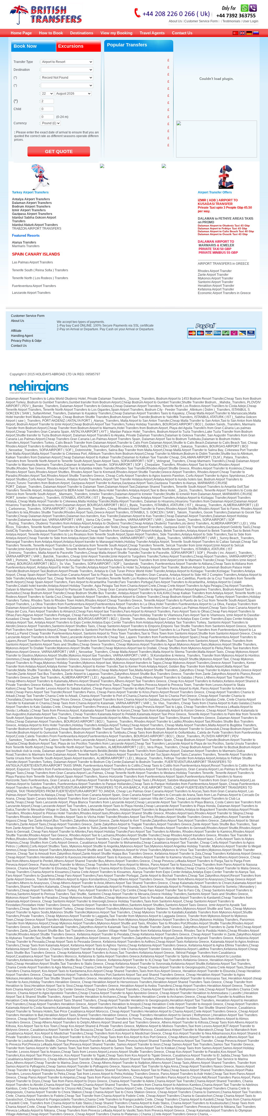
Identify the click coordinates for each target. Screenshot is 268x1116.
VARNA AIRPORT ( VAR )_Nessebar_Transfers (74, 652)
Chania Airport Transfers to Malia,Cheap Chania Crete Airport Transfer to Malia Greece (198, 868)
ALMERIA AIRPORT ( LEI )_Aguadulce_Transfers (96, 677)
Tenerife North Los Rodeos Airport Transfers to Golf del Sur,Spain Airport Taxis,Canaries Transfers (147, 754)
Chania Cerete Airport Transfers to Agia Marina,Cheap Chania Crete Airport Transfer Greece (71, 967)
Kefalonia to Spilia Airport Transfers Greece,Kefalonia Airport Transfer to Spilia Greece (139, 956)
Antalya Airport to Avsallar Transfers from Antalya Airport (83, 560)
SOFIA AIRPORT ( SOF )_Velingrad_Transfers (153, 461)
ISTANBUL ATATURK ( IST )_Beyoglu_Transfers (95, 498)
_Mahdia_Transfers (231, 402)
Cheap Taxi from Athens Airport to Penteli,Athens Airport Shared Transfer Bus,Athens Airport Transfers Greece (133, 859)
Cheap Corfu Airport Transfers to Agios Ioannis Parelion (145, 476)
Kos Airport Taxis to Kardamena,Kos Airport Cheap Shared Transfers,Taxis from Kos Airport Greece (111, 971)
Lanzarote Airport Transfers (31, 293)
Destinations (81, 33)
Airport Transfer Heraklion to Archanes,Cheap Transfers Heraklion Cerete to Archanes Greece (128, 997)
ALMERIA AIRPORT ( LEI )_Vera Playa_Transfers (143, 747)
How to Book (51, 33)
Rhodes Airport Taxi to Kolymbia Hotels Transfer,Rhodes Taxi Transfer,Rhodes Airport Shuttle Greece (118, 468)
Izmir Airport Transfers (29, 210)
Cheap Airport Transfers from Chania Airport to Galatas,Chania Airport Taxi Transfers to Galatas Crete (153, 699)
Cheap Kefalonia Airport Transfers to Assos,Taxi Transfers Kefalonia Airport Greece (115, 953)
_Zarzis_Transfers (190, 490)
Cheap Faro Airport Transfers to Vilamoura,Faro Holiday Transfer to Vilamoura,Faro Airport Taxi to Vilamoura (148, 615)
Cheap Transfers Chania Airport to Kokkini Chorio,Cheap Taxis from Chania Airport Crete (99, 1107)
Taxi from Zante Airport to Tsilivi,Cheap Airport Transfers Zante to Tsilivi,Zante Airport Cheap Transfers (131, 826)
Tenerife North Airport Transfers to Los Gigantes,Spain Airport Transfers (93, 409)
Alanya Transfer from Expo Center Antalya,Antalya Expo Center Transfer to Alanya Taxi (193, 872)
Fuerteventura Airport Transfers (34, 286)
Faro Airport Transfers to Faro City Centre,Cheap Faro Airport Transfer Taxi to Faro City (139, 890)
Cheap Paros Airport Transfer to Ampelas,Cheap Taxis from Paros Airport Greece (75, 1077)
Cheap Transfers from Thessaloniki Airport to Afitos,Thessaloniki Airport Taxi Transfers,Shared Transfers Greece (136, 718)
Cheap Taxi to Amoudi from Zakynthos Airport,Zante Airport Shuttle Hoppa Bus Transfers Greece (85, 853)
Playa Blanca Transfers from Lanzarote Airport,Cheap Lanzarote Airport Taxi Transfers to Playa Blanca (141, 802)
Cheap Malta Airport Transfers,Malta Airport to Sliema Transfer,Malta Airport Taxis (166, 652)
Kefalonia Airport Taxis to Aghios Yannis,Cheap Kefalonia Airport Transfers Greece (129, 945)
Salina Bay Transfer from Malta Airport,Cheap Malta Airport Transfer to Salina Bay (165, 450)
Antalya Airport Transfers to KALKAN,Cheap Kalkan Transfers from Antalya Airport (175, 593)
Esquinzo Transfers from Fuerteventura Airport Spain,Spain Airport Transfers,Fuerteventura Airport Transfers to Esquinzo (102, 769)
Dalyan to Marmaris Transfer (26, 589)
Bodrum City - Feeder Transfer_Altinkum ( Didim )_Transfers (187, 409)
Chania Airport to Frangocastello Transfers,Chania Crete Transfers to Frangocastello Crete (89, 1099)
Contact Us (182, 33)
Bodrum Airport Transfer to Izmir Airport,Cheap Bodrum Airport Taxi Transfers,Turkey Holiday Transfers (89, 424)
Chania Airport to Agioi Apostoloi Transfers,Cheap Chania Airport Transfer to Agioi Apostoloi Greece (88, 993)
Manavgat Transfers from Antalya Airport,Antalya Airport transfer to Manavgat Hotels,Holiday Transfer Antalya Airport (87, 542)
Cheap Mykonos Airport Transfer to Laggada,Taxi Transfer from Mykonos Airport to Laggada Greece (116, 916)
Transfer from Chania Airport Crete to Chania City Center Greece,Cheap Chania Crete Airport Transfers (131, 987)
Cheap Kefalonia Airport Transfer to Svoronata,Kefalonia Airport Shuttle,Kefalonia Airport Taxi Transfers (177, 964)
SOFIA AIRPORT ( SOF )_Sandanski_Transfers (120, 564)
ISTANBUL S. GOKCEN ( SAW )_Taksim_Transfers (166, 512)
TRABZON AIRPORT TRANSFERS (36, 228)
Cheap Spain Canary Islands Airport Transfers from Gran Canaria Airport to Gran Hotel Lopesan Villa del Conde (95, 798)
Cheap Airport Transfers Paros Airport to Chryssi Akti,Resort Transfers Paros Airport (191, 1077)
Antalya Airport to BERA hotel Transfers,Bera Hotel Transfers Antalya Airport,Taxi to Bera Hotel (109, 490)
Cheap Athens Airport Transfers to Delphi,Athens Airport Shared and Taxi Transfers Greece (96, 1022)
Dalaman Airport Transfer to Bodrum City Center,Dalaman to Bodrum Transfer (108, 762)
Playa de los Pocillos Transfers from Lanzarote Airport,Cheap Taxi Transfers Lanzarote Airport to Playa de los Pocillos (141, 743)
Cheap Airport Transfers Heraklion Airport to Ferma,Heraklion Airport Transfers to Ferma (80, 1019)
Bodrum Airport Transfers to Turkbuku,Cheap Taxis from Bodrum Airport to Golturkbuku (135, 732)
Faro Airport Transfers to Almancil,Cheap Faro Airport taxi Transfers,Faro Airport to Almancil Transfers (100, 611)
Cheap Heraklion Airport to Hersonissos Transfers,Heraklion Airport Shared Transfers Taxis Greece (152, 982)
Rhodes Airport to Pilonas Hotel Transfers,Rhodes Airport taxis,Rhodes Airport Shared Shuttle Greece (92, 813)
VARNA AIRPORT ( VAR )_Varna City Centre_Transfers (87, 520)
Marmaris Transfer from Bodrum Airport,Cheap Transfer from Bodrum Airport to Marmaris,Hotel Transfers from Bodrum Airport (130, 426)
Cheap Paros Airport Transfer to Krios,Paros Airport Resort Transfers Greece (150, 692)
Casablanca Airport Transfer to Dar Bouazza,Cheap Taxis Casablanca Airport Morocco (91, 1030)
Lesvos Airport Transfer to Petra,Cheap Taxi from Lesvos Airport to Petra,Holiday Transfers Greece (90, 1074)
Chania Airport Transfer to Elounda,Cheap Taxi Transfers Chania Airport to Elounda (77, 868)
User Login (250, 21)
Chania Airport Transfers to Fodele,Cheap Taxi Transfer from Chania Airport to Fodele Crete (79, 1096)
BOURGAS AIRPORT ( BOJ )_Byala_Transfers (120, 505)
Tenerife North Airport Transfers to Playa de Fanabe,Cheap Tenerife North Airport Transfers (130, 549)
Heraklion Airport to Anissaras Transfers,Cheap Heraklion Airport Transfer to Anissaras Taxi (162, 978)
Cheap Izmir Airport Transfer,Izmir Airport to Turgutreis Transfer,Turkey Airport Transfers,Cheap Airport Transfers (148, 556)
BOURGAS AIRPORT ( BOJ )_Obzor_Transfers (167, 736)
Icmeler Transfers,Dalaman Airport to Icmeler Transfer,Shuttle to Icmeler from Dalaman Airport (155, 494)
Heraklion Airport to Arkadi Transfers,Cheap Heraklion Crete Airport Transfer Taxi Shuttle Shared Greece (163, 1008)
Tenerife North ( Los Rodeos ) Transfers (40, 278)
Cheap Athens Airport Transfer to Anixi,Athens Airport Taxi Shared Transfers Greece (109, 883)
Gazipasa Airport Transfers (32, 214)
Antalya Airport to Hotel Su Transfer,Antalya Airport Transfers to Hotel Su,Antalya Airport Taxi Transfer (108, 567)
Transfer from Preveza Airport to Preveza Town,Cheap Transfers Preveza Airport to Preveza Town (122, 685)
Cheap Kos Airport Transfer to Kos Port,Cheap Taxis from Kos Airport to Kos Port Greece (105, 1037)
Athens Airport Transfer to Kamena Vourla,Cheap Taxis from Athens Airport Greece (191, 857)
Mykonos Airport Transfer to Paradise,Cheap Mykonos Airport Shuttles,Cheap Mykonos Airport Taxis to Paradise (85, 898)
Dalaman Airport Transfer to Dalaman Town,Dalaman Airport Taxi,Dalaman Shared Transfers (108, 487)
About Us (175, 21)
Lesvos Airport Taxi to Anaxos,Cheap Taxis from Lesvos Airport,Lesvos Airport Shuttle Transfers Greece (91, 1052)
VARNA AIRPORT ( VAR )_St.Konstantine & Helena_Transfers (156, 655)
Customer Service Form (201, 21)
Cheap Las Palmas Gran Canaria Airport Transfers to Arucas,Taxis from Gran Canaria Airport (181, 791)
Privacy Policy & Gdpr (26, 341)
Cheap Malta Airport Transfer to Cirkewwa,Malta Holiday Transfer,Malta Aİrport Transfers (80, 501)
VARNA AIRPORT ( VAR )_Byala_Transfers (150, 538)
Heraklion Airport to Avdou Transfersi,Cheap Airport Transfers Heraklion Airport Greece (181, 986)
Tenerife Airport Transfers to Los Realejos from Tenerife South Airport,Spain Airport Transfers (93, 534)
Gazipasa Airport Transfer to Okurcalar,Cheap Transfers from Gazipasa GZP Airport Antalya (98, 531)
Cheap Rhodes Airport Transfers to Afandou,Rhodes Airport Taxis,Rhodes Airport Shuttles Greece (132, 444)
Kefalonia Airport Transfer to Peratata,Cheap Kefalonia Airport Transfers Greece (133, 934)
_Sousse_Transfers (141, 398)
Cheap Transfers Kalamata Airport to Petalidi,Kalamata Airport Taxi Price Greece (129, 714)
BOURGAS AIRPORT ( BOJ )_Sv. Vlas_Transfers (51, 564)
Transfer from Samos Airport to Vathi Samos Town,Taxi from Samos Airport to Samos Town (69, 1048)
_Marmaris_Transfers (72, 494)
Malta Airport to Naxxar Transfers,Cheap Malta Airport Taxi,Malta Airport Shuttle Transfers (115, 670)
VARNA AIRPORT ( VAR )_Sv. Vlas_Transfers (148, 703)
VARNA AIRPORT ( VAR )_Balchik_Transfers (37, 556)
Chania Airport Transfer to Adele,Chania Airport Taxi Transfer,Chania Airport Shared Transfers (175, 1081)
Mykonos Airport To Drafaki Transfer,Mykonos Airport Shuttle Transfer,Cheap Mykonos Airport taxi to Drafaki (81, 648)
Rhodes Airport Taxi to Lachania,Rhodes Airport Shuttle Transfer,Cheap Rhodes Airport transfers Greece (142, 835)
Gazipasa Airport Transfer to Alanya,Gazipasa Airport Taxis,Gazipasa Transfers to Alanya (133, 483)
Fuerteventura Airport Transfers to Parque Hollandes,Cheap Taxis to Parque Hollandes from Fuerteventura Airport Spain (142, 784)
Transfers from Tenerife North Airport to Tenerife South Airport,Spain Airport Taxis (62, 461)
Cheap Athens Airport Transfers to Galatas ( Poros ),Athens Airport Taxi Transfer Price (193, 677)
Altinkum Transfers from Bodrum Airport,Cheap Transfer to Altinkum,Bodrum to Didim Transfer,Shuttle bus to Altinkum (170, 454)
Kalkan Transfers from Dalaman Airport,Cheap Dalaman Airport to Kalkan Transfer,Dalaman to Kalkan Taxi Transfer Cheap (92, 457)
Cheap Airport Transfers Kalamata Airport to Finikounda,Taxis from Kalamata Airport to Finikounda (129, 887)
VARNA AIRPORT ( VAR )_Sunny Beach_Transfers (218, 538)
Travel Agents (152, 33)
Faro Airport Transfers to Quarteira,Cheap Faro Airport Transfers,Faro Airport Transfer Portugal (72, 875)
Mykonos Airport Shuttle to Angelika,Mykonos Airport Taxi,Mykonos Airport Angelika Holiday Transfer (139, 846)
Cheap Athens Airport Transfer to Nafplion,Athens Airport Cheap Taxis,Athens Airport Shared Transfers (163, 1063)
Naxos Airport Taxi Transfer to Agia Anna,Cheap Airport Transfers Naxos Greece (177, 1066)
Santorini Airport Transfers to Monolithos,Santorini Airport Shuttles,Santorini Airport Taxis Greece (139, 905)
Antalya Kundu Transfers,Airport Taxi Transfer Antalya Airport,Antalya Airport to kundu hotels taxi (134, 479)
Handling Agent (22, 336)
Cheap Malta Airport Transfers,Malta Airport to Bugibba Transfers (210, 725)
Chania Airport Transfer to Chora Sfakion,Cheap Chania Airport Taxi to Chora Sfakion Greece (90, 1092)
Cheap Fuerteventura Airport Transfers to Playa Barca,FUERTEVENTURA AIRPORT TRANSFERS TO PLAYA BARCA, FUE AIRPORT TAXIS (132, 785)
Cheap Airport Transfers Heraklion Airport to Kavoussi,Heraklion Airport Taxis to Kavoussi (68, 857)
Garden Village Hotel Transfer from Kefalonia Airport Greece (139, 931)
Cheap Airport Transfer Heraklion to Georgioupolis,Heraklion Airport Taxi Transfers (156, 1000)
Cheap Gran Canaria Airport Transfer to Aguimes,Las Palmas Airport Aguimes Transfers (159, 589)
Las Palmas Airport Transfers (32, 262)
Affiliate (16, 331)
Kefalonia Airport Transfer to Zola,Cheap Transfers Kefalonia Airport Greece (208, 853)
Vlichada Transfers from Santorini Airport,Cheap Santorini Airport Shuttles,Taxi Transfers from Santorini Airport (140, 641)
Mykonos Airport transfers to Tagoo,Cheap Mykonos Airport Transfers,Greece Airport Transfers (179, 663)
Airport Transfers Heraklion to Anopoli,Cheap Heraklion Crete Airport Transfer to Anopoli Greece (155, 1004)
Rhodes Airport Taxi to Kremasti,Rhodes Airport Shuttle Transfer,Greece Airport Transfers (133, 472)
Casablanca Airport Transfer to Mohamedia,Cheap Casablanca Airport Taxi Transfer (139, 842)
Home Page (21, 33)
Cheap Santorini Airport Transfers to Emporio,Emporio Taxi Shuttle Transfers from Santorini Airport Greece (171, 626)
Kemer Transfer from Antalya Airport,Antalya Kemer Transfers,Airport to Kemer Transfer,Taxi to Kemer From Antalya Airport (131, 664)
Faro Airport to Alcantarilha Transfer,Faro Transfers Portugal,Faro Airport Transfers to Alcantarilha (137, 582)
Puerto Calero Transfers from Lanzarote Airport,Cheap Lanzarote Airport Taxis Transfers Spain (105, 740)
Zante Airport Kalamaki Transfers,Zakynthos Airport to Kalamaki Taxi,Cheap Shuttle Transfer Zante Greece (107, 927)
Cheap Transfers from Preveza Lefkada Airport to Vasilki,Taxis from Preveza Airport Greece (121, 1110)
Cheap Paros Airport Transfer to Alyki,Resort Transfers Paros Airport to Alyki (146, 688)
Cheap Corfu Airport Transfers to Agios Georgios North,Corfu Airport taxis (161, 839)
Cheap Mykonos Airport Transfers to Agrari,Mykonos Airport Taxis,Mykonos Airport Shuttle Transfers (186, 644)
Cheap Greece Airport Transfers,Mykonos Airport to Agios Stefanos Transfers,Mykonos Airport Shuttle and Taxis (152, 909)
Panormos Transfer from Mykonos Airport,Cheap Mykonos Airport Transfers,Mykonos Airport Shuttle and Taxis (130, 921)
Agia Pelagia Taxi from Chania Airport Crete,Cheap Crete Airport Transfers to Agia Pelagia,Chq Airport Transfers (173, 586)
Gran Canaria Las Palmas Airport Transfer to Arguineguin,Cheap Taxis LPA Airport (108, 780)
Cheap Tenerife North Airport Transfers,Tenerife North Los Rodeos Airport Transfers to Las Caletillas (125, 578)
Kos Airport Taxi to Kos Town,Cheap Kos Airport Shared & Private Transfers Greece (76, 1026)
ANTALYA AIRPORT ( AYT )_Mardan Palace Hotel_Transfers (113, 432)
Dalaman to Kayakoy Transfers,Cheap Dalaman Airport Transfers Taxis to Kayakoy (126, 413)
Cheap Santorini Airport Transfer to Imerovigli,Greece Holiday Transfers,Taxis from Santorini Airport (112, 901)
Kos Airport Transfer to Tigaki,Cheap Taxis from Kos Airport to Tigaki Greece (117, 1055)
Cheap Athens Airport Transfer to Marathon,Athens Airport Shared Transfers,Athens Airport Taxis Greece (121, 1059)
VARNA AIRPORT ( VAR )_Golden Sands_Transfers (164, 520)
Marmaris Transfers (26, 246)
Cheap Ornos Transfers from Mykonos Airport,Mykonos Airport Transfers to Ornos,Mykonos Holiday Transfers (161, 920)
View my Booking (116, 33)
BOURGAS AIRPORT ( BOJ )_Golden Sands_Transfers (202, 424)
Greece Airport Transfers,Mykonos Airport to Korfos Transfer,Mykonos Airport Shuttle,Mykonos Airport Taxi (155, 659)
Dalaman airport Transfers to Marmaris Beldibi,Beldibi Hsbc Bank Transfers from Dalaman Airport (111, 751)
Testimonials (231, 21)
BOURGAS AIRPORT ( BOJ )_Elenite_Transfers (112, 619)
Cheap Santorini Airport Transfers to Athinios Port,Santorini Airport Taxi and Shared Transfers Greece (113, 975)
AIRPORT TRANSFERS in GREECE (223, 264)
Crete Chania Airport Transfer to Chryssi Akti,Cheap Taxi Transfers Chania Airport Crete (80, 1088)
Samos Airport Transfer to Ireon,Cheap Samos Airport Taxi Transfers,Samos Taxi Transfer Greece (185, 1044)
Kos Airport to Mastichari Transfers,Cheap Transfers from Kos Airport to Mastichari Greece (98, 1033)
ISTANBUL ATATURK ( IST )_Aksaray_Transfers (188, 505)
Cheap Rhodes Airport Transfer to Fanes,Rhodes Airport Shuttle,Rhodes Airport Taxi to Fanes (173, 509)
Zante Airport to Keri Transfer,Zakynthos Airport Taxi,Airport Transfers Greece (165, 820)
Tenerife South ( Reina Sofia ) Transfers (40, 270)
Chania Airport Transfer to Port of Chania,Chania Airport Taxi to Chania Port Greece (138, 696)
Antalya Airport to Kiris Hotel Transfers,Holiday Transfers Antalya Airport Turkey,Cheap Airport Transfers (90, 725)
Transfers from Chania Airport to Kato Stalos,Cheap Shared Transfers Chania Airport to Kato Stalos (99, 1103)
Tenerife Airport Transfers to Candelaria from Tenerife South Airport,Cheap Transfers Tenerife (98, 545)
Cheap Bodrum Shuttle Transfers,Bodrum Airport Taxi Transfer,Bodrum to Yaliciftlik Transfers (128, 417)
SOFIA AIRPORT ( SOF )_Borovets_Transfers (74, 509)
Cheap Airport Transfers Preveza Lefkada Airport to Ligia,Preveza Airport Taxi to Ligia (122, 707)
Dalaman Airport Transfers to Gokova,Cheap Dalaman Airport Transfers (110, 406)
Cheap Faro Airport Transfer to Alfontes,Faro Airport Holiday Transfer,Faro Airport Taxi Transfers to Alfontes (106, 831)
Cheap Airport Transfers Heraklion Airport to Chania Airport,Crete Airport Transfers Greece (173, 1011)
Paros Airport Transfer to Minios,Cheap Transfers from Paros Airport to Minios (94, 864)
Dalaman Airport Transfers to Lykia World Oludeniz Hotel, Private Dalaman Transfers (65, 398)
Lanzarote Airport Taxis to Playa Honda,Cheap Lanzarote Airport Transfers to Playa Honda (152, 806)
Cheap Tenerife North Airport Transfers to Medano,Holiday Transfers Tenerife (159, 773)
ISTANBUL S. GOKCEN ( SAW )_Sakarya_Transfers (171, 446)
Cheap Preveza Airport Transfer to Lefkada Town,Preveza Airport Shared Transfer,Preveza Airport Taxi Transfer (134, 1041)
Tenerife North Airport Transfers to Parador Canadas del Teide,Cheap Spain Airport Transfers (96, 527)
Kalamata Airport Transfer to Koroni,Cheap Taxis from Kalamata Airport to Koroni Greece (142, 710)
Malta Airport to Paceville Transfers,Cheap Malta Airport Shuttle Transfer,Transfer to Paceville (103, 553)
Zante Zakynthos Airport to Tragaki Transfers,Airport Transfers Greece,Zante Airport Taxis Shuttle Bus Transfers (171, 824)
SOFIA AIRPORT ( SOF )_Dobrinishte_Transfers (73, 450)
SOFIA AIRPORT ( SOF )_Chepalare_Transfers (142, 465)
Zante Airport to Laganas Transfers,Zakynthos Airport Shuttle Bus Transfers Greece (123, 674)
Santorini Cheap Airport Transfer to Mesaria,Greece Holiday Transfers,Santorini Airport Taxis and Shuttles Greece (168, 894)
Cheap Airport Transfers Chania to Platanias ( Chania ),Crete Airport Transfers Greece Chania (141, 1114)
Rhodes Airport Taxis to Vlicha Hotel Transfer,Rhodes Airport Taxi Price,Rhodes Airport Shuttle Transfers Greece (133, 817)
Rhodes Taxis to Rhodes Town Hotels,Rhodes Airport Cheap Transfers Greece (86, 600)
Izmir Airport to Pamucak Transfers (72, 589)
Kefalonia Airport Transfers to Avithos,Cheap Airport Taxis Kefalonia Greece (156, 942)
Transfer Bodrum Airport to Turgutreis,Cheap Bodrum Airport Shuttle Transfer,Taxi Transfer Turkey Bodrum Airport (85, 729)
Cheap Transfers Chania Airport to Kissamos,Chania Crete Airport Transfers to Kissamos (68, 872)
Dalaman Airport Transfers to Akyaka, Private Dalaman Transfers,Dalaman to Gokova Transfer (139, 435)
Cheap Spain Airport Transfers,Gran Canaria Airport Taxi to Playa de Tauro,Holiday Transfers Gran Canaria (92, 575)
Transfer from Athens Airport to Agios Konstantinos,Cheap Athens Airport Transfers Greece (100, 879)
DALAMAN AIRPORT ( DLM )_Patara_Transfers (214, 457)
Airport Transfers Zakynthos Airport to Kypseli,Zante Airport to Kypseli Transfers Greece (172, 938)
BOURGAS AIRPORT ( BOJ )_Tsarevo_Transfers (98, 721)
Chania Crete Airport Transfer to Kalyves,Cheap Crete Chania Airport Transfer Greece (110, 949)
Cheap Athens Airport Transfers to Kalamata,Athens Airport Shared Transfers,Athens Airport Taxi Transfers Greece (86, 681)
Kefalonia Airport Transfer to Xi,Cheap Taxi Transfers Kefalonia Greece (158, 960)
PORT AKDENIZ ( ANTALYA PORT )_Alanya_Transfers (80, 420)
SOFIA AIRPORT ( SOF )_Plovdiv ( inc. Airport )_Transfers (211, 553)
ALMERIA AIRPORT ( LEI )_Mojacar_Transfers (129, 758)
